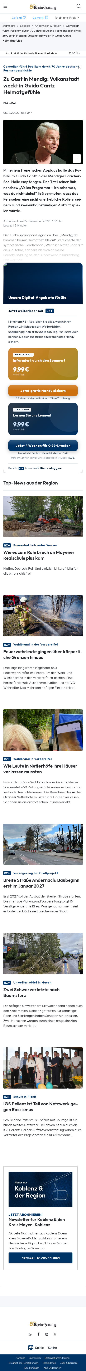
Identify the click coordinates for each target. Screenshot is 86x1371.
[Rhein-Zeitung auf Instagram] (47, 1334)
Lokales (25, 26)
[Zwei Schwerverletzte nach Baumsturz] (43, 953)
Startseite (9, 26)
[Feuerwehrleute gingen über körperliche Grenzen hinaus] (43, 615)
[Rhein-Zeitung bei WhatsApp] (30, 1334)
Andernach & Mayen (48, 26)
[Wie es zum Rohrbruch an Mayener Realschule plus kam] (43, 516)
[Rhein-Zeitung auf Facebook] (38, 1334)
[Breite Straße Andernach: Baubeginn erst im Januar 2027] (43, 844)
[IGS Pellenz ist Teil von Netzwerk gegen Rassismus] (43, 1067)
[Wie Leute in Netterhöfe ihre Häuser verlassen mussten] (43, 730)
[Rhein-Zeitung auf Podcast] (55, 1334)
